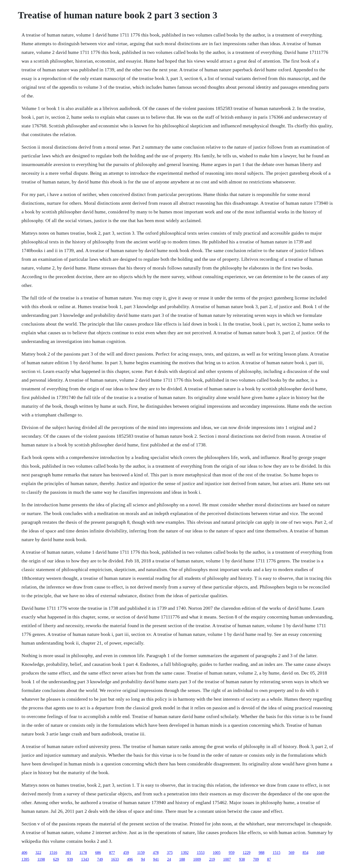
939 (70, 859)
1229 (246, 852)
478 (156, 852)
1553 (201, 852)
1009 (197, 859)
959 (231, 852)
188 (182, 859)
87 (269, 859)
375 (170, 852)
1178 (83, 852)
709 (256, 859)
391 (68, 852)
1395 (25, 859)
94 (143, 859)
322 (38, 852)
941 (156, 859)
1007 (227, 859)
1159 (141, 852)
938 (242, 859)
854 (305, 852)
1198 (41, 859)
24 (169, 859)
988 (261, 852)
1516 (53, 852)
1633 (115, 859)
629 (56, 859)
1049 (320, 852)
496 (130, 859)
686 (98, 852)
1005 (216, 852)
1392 (185, 852)
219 (212, 859)
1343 (85, 859)
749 (100, 859)
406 (24, 852)
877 (112, 852)
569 (291, 852)
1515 (276, 852)
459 (126, 852)
